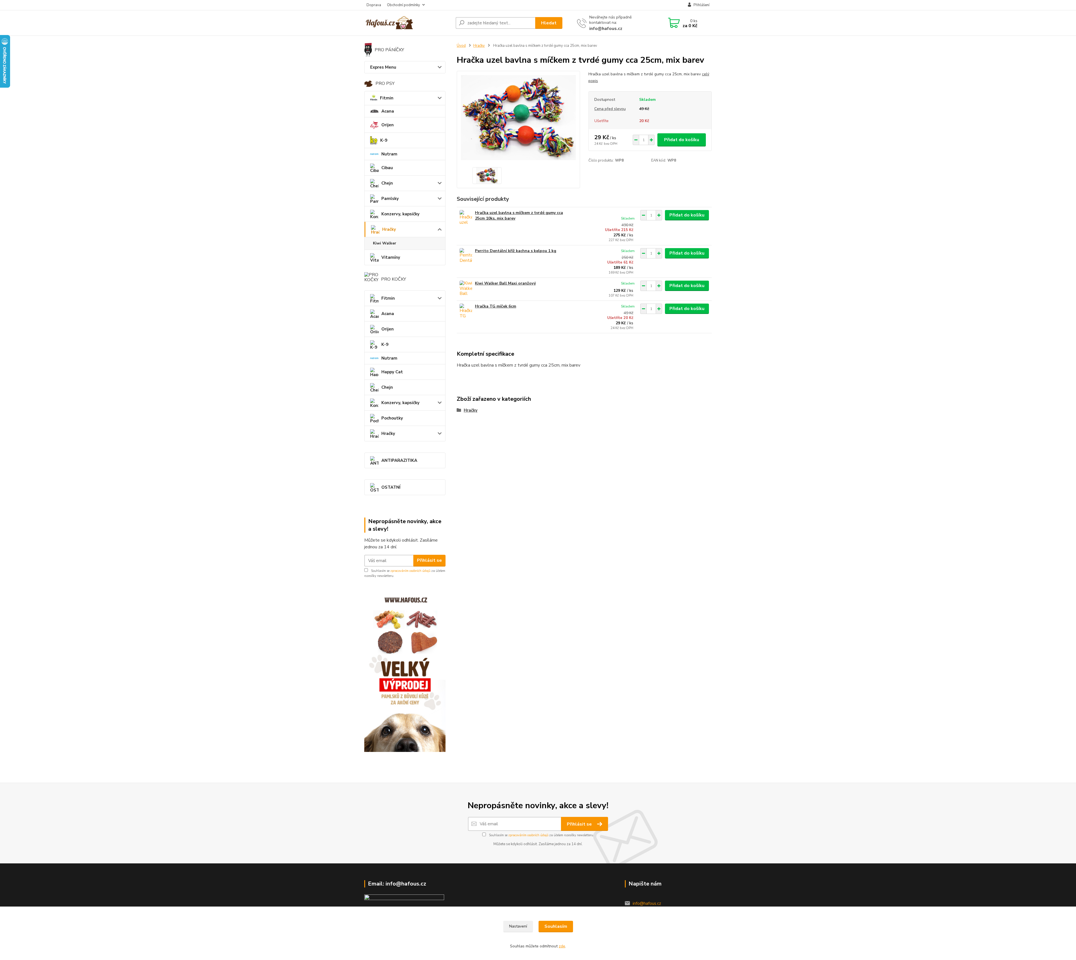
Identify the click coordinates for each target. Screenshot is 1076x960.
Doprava (374, 5)
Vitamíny (390, 257)
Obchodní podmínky (403, 5)
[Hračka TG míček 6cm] (466, 311)
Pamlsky (390, 198)
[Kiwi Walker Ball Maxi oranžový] (466, 288)
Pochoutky (392, 418)
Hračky (389, 229)
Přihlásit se (429, 560)
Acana (387, 111)
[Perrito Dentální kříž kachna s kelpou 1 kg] (466, 256)
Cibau (387, 168)
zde (562, 946)
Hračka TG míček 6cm (495, 306)
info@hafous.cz (605, 28)
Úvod (461, 45)
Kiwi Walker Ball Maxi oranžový (505, 283)
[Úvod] (407, 23)
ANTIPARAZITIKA (399, 460)
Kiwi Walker (384, 243)
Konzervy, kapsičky (400, 214)
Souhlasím (555, 926)
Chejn (387, 183)
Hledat (548, 23)
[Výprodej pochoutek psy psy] (405, 670)
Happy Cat (392, 372)
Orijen (387, 125)
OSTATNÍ (390, 487)
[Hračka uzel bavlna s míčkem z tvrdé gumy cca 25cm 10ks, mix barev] (466, 217)
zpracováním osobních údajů (410, 571)
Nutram (389, 154)
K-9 (383, 140)
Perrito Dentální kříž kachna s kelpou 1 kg (515, 250)
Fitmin (386, 98)
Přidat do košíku (681, 140)
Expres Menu (383, 67)
